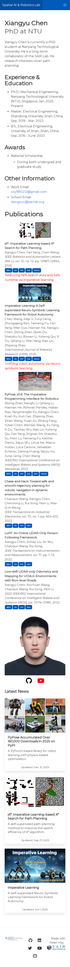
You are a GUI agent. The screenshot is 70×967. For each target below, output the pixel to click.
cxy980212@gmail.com (29, 192)
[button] (65, 5)
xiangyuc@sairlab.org (27, 202)
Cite (15, 270)
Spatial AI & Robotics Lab (21, 5)
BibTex (8, 270)
